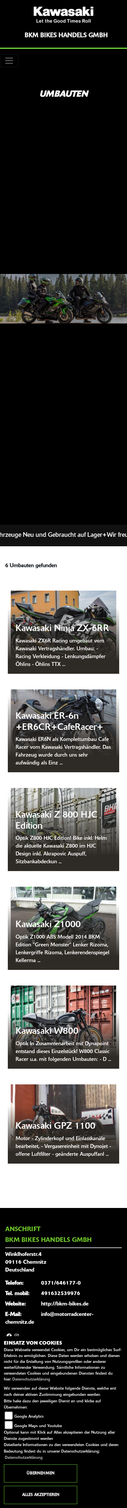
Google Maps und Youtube (38, 1426)
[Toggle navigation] (9, 60)
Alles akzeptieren (40, 1495)
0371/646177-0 (61, 1283)
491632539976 (60, 1293)
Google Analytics (29, 1417)
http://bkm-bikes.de (65, 1304)
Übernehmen (40, 1473)
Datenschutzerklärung (31, 1379)
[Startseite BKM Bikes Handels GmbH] (63, 14)
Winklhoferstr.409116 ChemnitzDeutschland (25, 1262)
